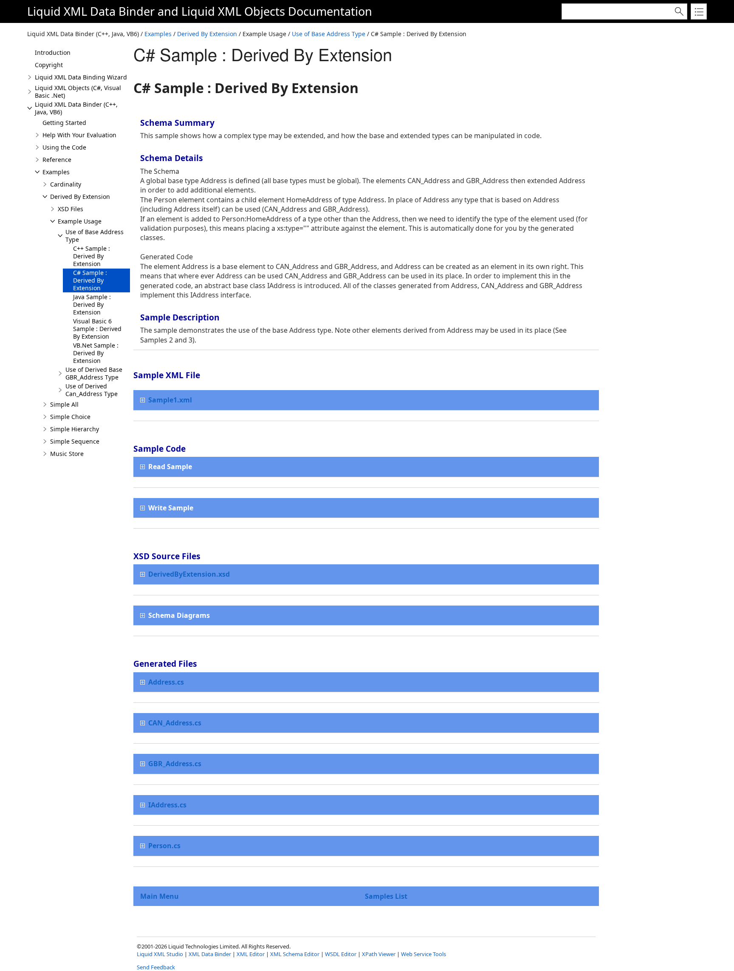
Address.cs (166, 682)
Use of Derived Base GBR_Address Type (93, 373)
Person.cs (164, 845)
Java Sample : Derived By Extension (92, 304)
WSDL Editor (340, 954)
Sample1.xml (170, 400)
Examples (158, 34)
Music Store (67, 454)
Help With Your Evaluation (79, 135)
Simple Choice (70, 417)
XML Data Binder (210, 954)
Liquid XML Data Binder (91, 11)
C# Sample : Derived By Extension (90, 280)
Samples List (386, 896)
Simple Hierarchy (74, 429)
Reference (56, 160)
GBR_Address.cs (174, 763)
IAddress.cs (167, 805)
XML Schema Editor (294, 954)
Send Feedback (156, 967)
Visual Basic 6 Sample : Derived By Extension (97, 328)
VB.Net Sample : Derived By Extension (96, 353)
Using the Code (64, 147)
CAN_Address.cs (174, 723)
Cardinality (65, 184)
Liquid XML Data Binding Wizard (81, 77)
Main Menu (159, 896)
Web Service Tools (423, 954)
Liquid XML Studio (160, 954)
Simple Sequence (74, 441)
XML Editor (251, 954)
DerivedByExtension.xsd (189, 574)
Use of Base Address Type (328, 34)
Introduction (53, 52)
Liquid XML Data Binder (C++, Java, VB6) (76, 108)
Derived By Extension (207, 34)
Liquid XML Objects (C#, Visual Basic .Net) (78, 91)
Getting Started (64, 123)
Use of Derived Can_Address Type (91, 390)
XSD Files (70, 209)
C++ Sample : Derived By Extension (91, 256)
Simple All (64, 404)
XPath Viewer (378, 954)
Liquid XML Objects (233, 11)
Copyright (49, 65)
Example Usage (80, 221)
